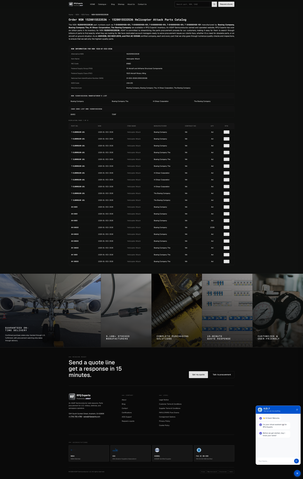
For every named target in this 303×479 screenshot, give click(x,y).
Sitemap (121, 4)
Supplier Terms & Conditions (169, 408)
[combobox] (194, 4)
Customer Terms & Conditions (170, 404)
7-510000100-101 (78, 132)
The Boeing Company (182, 88)
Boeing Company (132, 88)
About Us (131, 4)
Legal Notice (164, 400)
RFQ (226, 132)
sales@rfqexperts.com (91, 417)
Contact (125, 408)
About (124, 400)
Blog (113, 4)
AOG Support (127, 417)
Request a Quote (226, 4)
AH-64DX (74, 207)
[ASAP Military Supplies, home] (76, 4)
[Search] (214, 4)
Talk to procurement (222, 374)
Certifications (127, 412)
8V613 (73, 114)
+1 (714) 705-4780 (75, 417)
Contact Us (142, 4)
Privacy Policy (164, 421)
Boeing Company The (148, 88)
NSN (77, 15)
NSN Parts (85, 15)
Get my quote (198, 374)
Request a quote (128, 421)
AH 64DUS (74, 248)
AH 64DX (74, 255)
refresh (297, 409)
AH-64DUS (74, 227)
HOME (92, 4)
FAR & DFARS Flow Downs (169, 412)
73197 (114, 114)
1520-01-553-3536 (105, 132)
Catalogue (102, 4)
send (296, 461)
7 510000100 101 (78, 159)
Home (71, 15)
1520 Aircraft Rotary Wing (136, 73)
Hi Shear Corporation (165, 88)
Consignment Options (167, 417)
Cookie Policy (164, 425)
